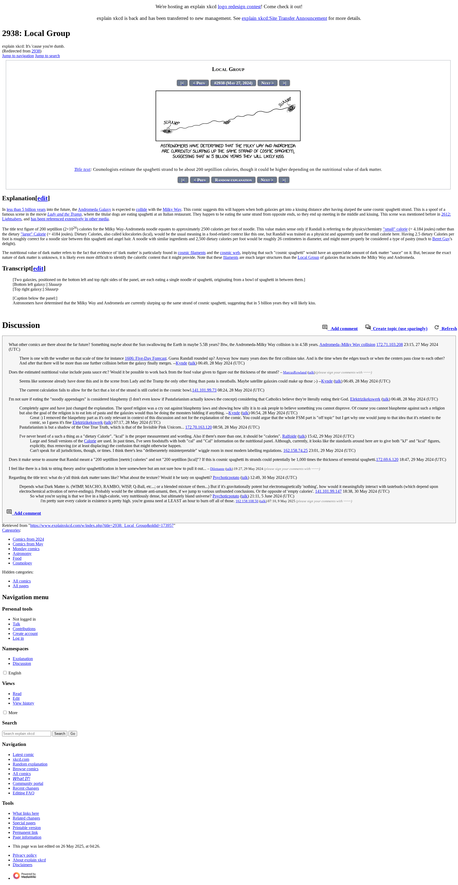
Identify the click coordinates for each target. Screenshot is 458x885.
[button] (5, 672)
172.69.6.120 (387, 459)
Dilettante (217, 469)
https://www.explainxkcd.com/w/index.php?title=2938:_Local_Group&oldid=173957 (102, 525)
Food (17, 558)
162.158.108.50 (247, 501)
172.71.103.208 (389, 344)
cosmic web (230, 252)
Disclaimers (22, 864)
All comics (22, 581)
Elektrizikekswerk (365, 399)
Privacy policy (25, 855)
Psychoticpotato (226, 477)
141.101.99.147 (328, 491)
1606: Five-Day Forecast (145, 358)
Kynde (181, 363)
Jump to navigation (18, 56)
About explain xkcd (29, 860)
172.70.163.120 (198, 427)
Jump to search (47, 56)
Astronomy (22, 553)
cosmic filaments (192, 252)
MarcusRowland (295, 372)
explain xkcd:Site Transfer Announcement (284, 18)
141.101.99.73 (204, 390)
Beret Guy (441, 239)
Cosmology (22, 563)
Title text (82, 169)
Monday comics (26, 548)
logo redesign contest (239, 6)
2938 (36, 51)
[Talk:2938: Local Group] (325, 328)
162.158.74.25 (295, 450)
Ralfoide (289, 436)
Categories (11, 530)
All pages (21, 586)
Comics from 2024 (28, 539)
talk (193, 363)
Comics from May (28, 544)
